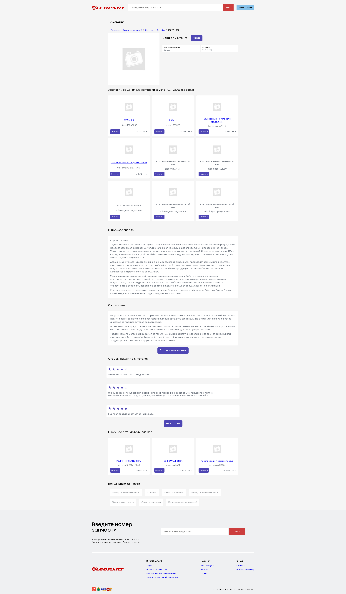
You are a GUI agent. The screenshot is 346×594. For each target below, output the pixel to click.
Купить (196, 38)
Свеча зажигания (173, 493)
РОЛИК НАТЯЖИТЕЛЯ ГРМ (128, 461)
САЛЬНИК (129, 120)
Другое (149, 30)
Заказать (115, 131)
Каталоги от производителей (161, 573)
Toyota (161, 30)
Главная (115, 30)
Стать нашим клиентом (173, 350)
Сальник (173, 120)
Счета (204, 573)
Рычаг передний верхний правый (217, 461)
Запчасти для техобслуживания (162, 577)
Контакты (241, 566)
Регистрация (245, 7)
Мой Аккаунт (207, 566)
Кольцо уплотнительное (125, 493)
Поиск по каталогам (156, 569)
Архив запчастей (132, 30)
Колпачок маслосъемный (182, 502)
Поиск (228, 7)
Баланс (204, 569)
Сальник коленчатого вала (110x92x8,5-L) (217, 120)
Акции (149, 566)
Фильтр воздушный (123, 502)
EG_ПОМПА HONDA (173, 461)
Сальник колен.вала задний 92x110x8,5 (129, 162)
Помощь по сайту (245, 569)
